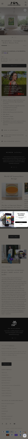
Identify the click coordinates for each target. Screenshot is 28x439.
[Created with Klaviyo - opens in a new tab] (14, 227)
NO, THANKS (21, 224)
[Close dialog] (27, 212)
